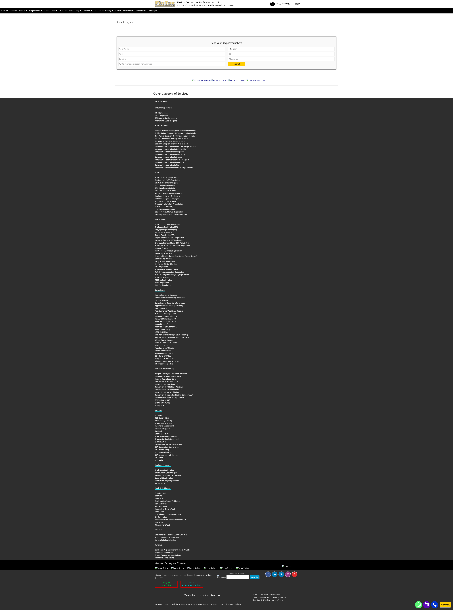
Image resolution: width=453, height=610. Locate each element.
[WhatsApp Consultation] (418, 604)
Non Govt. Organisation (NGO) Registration (172, 275)
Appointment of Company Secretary (169, 305)
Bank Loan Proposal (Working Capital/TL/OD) (172, 550)
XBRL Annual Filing (162, 329)
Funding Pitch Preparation (165, 201)
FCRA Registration (162, 277)
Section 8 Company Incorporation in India (171, 144)
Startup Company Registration (167, 177)
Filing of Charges (161, 345)
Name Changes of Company (166, 295)
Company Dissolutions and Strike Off (169, 376)
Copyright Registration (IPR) (166, 230)
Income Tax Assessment (164, 426)
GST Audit (159, 457)
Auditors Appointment (164, 353)
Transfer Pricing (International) (167, 439)
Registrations (35, 11)
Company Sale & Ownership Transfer (169, 397)
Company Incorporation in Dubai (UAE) (170, 149)
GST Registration (161, 266)
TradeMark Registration (164, 470)
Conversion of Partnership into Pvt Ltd (170, 392)
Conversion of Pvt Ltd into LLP (166, 384)
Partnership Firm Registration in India (170, 141)
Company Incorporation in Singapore (169, 152)
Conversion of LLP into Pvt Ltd (166, 382)
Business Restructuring (70, 11)
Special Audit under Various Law (168, 514)
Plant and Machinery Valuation (167, 537)
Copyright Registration (164, 478)
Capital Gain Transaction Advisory (168, 444)
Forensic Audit (160, 504)
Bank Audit (159, 512)
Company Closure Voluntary (166, 316)
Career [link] (191, 575)
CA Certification (161, 517)
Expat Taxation (160, 442)
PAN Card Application (163, 285)
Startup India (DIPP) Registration (167, 180)
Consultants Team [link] (171, 575)
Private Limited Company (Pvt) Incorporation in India (175, 130)
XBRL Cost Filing (161, 332)
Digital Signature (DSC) (164, 253)
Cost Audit (159, 522)
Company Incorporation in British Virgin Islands (174, 168)
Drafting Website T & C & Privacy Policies (171, 214)
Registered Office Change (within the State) (172, 337)
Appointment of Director (164, 348)
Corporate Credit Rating (164, 558)
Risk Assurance (161, 506)
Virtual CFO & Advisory (164, 206)
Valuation (140, 11)
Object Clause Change (164, 340)
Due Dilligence (161, 308)
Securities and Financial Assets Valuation (171, 535)
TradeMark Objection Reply (166, 473)
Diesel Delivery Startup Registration (169, 212)
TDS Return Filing (162, 418)
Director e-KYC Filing (163, 356)
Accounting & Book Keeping (166, 121)
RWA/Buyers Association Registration (169, 272)
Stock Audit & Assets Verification (167, 501)
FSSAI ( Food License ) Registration (168, 251)
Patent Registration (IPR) (164, 232)
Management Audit (162, 525)
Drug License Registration (165, 261)
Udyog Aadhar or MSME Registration (169, 240)
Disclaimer (238, 604)
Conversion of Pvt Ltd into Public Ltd (169, 387)
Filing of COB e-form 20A (164, 358)
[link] (209, 575)
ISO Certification (161, 248)
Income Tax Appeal (162, 428)
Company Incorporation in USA (167, 165)
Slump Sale (159, 405)
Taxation (87, 11)
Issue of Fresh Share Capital (166, 343)
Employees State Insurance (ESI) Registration (172, 245)
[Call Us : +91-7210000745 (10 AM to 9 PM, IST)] (434, 604)
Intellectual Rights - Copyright (167, 198)
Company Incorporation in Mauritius (169, 162)
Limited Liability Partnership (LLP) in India (171, 138)
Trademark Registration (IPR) (166, 227)
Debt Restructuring (162, 403)
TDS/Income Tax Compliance (166, 118)
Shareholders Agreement (165, 209)
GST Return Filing (162, 450)
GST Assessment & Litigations (166, 455)
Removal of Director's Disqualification (170, 298)
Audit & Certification (123, 11)
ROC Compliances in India (165, 191)
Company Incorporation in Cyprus (168, 157)
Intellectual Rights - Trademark (167, 196)
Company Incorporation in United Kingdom (172, 160)
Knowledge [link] (200, 575)
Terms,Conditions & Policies (219, 604)
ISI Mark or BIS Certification (166, 264)
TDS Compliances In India (165, 188)
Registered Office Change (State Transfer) (171, 335)
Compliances (50, 11)
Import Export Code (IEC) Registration (169, 237)
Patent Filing (160, 483)
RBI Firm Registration (163, 280)
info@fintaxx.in (210, 595)
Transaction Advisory (163, 423)
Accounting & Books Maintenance (168, 193)
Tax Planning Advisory (163, 420)
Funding (151, 11)
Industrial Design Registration (167, 480)
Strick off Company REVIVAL (166, 313)
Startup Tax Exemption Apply (166, 183)
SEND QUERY (445, 605)
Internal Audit (160, 498)
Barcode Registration (163, 259)
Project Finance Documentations (168, 555)
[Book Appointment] (426, 604)
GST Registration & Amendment (167, 447)
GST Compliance (161, 115)
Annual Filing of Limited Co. (166, 327)
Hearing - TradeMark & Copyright (168, 475)
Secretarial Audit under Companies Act (170, 519)
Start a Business (8, 11)
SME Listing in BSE (162, 400)
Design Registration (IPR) (164, 235)
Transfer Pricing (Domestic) (165, 436)
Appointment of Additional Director (169, 311)
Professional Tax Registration (166, 269)
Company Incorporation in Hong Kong (170, 154)
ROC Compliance (161, 113)
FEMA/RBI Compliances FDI (165, 319)
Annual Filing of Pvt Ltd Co (165, 321)
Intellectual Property (103, 11)
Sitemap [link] (160, 577)
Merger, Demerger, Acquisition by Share (171, 373)
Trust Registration (162, 282)
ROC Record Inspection (164, 364)
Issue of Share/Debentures (165, 379)
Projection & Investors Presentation (169, 204)
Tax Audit (158, 431)
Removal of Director (163, 350)
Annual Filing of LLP (163, 324)
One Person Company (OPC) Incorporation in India (175, 136)
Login (297, 3)
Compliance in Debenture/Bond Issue (170, 303)
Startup (22, 11)
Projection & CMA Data (164, 552)
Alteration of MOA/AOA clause (167, 361)
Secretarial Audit (161, 300)
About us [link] (158, 575)
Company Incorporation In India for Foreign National (176, 146)
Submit (237, 64)
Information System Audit (165, 509)
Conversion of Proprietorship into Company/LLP (174, 395)
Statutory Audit (161, 493)
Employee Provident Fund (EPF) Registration (172, 243)
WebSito (280, 600)
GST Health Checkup (163, 452)
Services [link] (183, 575)
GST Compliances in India (165, 185)
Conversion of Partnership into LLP (168, 389)
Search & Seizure (162, 434)
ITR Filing (158, 415)
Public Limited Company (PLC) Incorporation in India (175, 133)
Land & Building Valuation (165, 540)
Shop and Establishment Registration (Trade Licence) (176, 256)
